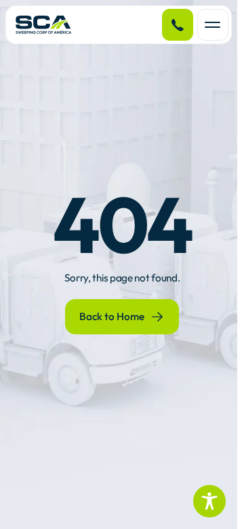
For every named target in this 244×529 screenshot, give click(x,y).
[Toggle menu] (212, 24)
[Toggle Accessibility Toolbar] (209, 501)
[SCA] (44, 25)
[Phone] (177, 24)
